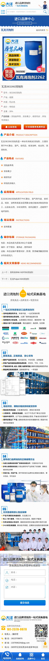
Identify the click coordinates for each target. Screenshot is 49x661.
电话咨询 (7, 658)
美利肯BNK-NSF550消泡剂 (21, 272)
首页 (43, 658)
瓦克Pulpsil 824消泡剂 (19, 279)
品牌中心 (31, 658)
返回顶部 (45, 644)
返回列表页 (40, 30)
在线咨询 (20, 658)
